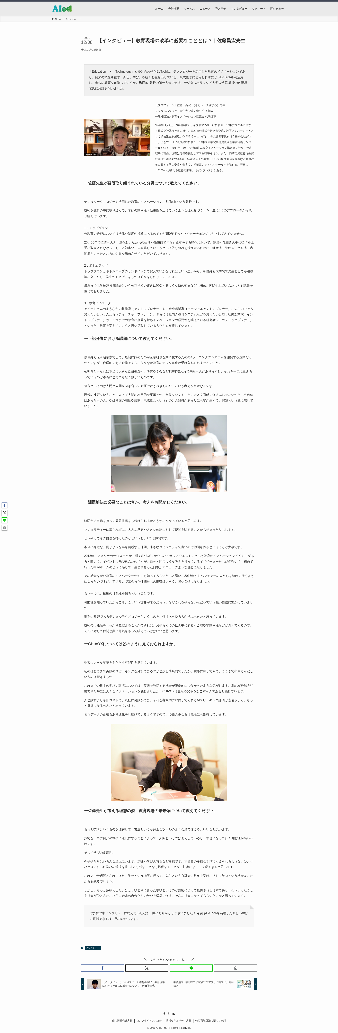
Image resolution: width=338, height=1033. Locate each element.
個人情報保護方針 (122, 1020)
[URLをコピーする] (235, 968)
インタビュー (93, 948)
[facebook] (164, 1014)
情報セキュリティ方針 (178, 1020)
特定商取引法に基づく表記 (210, 1020)
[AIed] (62, 9)
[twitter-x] (169, 1014)
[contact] (173, 1014)
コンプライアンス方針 (149, 1020)
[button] (102, 968)
